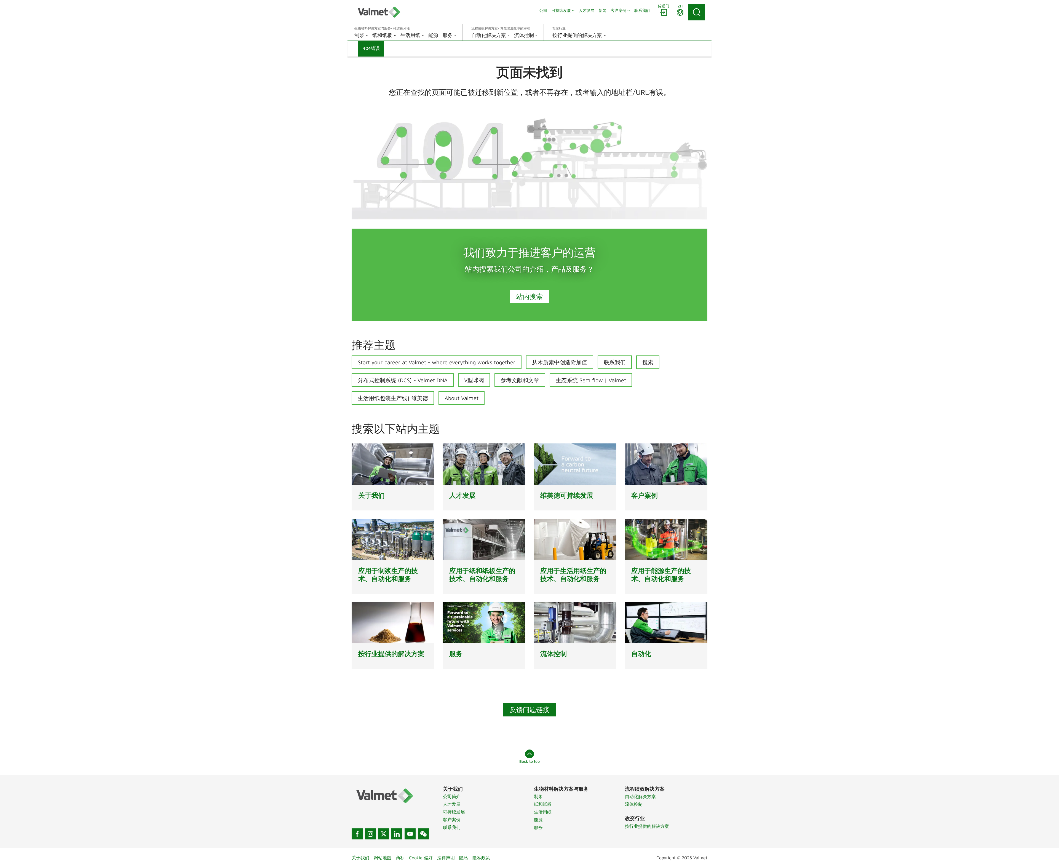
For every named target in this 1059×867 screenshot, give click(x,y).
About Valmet (461, 398)
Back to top (529, 761)
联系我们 (615, 362)
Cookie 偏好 (421, 857)
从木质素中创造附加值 (559, 362)
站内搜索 (529, 296)
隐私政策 (481, 857)
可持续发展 (454, 811)
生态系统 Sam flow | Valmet (591, 380)
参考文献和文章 (520, 380)
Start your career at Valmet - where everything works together (436, 362)
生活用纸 (543, 811)
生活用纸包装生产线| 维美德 (393, 398)
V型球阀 (474, 380)
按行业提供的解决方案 (647, 826)
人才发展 (452, 804)
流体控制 (634, 804)
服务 (538, 827)
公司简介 (452, 796)
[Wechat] (423, 833)
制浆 (538, 796)
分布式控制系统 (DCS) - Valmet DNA (403, 380)
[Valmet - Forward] (379, 12)
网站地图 (382, 857)
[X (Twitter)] (383, 833)
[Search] (696, 12)
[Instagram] (370, 833)
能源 (538, 819)
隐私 (463, 857)
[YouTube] (410, 833)
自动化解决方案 (640, 796)
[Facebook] (357, 833)
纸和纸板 (543, 804)
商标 (400, 857)
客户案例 (452, 819)
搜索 (647, 362)
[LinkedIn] (396, 833)
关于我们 (360, 857)
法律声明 (446, 857)
